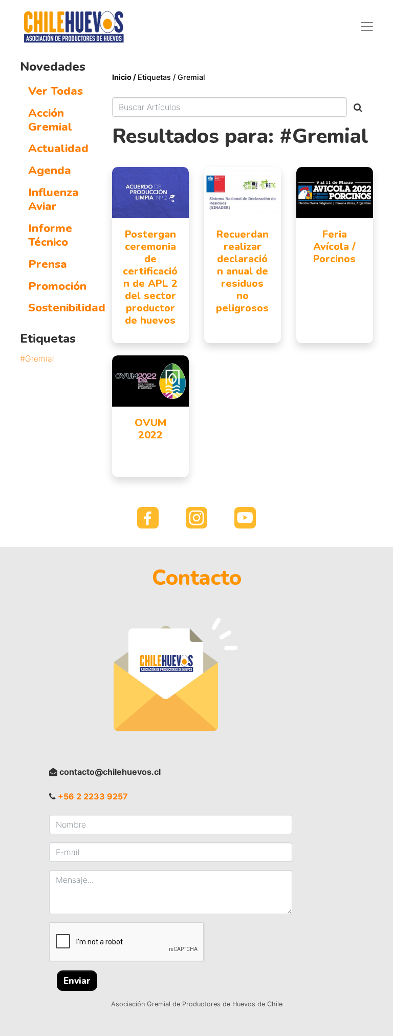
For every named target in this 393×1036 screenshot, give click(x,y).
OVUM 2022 (150, 429)
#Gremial (37, 358)
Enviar (77, 981)
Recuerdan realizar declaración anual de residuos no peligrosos (242, 271)
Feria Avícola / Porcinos (334, 246)
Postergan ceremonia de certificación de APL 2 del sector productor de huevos (150, 277)
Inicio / (125, 77)
